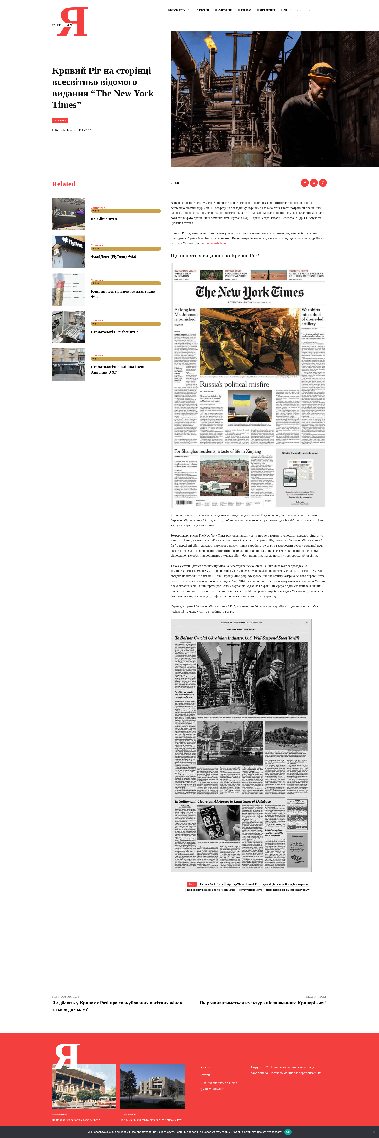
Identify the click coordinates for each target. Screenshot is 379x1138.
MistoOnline (217, 1089)
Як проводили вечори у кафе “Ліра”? (76, 1119)
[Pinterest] (323, 183)
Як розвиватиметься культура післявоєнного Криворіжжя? (263, 1002)
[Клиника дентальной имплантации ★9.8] (68, 289)
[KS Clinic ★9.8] (68, 214)
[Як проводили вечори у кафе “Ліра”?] (84, 1086)
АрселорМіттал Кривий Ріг (243, 884)
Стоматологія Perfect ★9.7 (114, 332)
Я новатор (60, 120)
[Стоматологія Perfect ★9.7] (68, 327)
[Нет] (374, 1132)
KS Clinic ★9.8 (104, 219)
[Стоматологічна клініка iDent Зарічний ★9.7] (68, 364)
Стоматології (98, 207)
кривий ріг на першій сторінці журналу (285, 884)
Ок (288, 1131)
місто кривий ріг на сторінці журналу (288, 889)
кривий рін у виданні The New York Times (211, 889)
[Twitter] (314, 183)
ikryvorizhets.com (217, 243)
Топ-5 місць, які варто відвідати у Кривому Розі (151, 1119)
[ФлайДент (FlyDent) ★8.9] (68, 251)
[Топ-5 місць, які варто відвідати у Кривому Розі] (152, 1086)
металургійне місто (250, 889)
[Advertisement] (248, 927)
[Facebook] (305, 183)
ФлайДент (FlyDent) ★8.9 (113, 256)
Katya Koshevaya (65, 130)
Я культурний (59, 1114)
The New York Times (211, 884)
